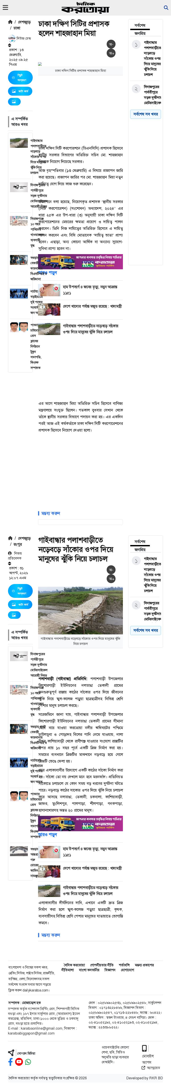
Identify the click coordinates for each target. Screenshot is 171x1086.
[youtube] (19, 1062)
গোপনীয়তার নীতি (102, 965)
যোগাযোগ (127, 970)
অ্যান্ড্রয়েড (153, 1067)
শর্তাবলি (124, 965)
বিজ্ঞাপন (110, 970)
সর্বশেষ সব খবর (146, 630)
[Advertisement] (104, 110)
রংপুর (18, 544)
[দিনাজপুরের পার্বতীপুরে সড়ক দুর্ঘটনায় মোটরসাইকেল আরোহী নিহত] (144, 97)
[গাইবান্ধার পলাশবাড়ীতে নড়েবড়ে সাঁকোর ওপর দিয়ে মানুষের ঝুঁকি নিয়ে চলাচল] (144, 58)
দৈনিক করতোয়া (74, 965)
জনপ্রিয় (140, 33)
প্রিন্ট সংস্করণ (22, 77)
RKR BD (156, 1078)
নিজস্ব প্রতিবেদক (15, 556)
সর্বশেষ (140, 25)
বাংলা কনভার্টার (89, 970)
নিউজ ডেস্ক (23, 38)
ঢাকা (17, 28)
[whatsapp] (28, 1062)
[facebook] (10, 1062)
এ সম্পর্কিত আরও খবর (19, 121)
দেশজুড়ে (24, 22)
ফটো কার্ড (23, 91)
